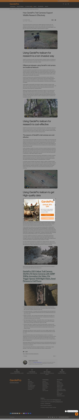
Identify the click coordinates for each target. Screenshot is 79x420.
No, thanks (47, 218)
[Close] (54, 200)
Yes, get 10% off (47, 214)
